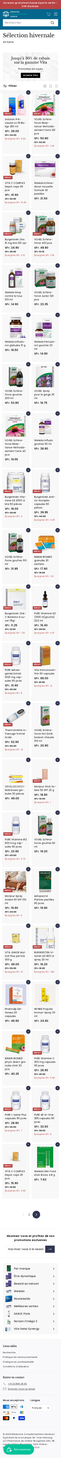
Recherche (9, 1352)
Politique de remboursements (20, 1357)
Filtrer (12, 86)
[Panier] (49, 14)
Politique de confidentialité (18, 1362)
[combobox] (30, 22)
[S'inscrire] (50, 1249)
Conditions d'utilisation (16, 1366)
